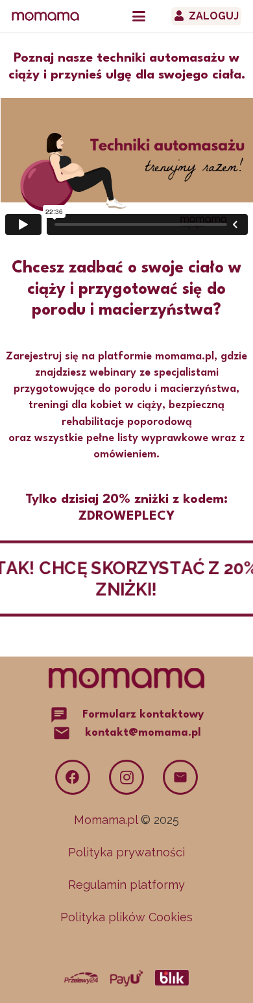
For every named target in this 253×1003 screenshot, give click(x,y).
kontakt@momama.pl (143, 732)
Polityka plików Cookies (126, 917)
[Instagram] (126, 777)
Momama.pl (106, 820)
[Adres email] (180, 777)
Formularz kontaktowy (143, 714)
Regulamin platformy (126, 884)
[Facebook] (72, 777)
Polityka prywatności (126, 852)
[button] (139, 16)
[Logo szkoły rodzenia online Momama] (45, 16)
